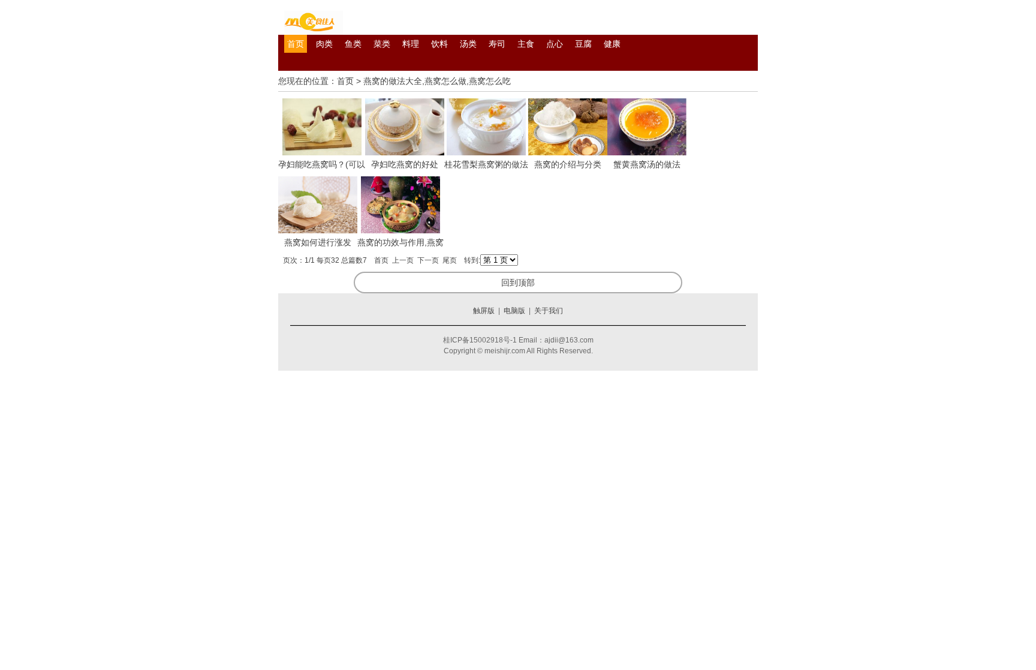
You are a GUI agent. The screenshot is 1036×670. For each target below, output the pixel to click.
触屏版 (484, 311)
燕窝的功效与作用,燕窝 (400, 242)
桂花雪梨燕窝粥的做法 (486, 164)
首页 (295, 44)
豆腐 (583, 44)
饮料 (439, 44)
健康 (612, 44)
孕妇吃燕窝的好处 (404, 164)
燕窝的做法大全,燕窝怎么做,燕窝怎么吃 (437, 81)
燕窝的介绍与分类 (567, 164)
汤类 (468, 44)
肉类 (324, 44)
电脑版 (514, 311)
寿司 (497, 44)
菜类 (382, 44)
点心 (554, 44)
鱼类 (353, 44)
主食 (525, 44)
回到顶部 (518, 282)
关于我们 (548, 311)
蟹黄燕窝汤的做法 (646, 164)
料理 (410, 44)
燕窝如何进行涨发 (317, 242)
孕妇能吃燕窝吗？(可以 (321, 164)
